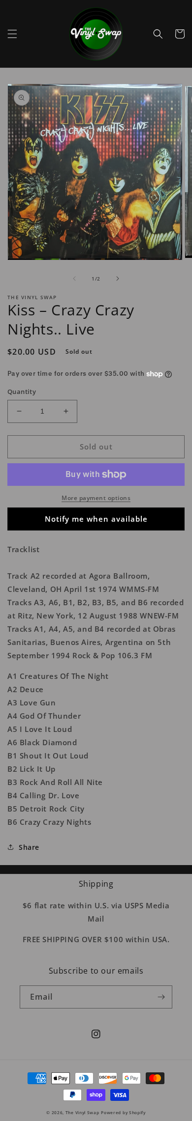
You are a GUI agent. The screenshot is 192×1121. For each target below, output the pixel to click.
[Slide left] (74, 278)
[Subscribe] (161, 997)
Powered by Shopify (123, 1112)
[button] (12, 34)
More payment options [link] (96, 498)
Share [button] (29, 847)
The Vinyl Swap (82, 1112)
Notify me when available (96, 519)
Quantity (21, 391)
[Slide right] (117, 278)
